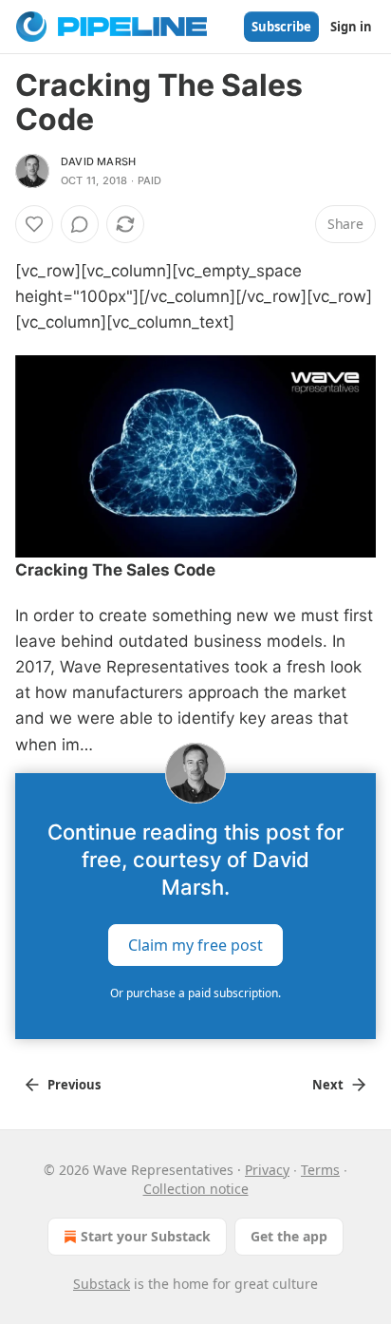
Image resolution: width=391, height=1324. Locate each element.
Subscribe (281, 26)
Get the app (289, 1236)
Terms (320, 1170)
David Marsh (98, 161)
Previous (74, 1084)
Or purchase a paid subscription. (195, 993)
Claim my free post (195, 944)
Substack (101, 1284)
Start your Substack (146, 1236)
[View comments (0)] (80, 224)
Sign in (351, 26)
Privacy (267, 1170)
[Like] (34, 224)
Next (328, 1084)
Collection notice (196, 1189)
